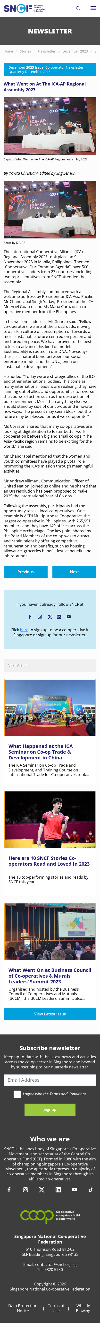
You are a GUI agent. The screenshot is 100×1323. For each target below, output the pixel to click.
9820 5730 (53, 1269)
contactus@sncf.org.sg (56, 1264)
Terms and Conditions (68, 1094)
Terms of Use (56, 1308)
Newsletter (47, 51)
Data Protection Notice (22, 1308)
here (24, 629)
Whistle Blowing (83, 1308)
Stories (25, 51)
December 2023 (75, 51)
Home (8, 51)
